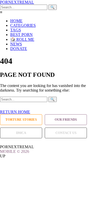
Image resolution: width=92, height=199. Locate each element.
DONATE (18, 48)
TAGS (15, 30)
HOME (16, 21)
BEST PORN (21, 34)
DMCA (21, 133)
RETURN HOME (15, 112)
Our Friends (66, 119)
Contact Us (65, 133)
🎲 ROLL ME (22, 39)
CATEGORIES (23, 25)
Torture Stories (21, 119)
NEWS (16, 44)
